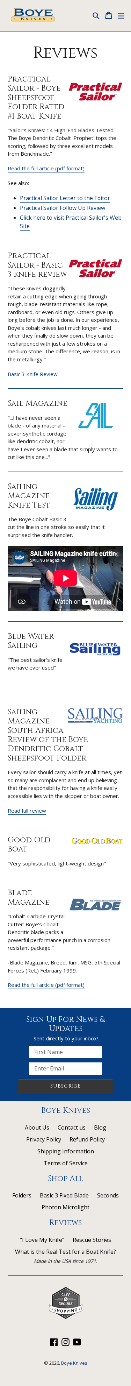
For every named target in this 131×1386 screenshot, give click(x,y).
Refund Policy (87, 1139)
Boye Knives (74, 1363)
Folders (21, 1195)
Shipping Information (65, 1151)
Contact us (72, 1127)
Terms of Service (66, 1163)
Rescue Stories (92, 1240)
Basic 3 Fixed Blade (64, 1195)
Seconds (108, 1195)
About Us (37, 1127)
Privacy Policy (43, 1139)
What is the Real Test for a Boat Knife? (65, 1252)
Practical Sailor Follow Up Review (62, 208)
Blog (100, 1127)
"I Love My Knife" (42, 1240)
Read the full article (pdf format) (46, 168)
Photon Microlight (65, 1207)
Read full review (27, 810)
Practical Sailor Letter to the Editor (65, 198)
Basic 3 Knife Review (33, 373)
